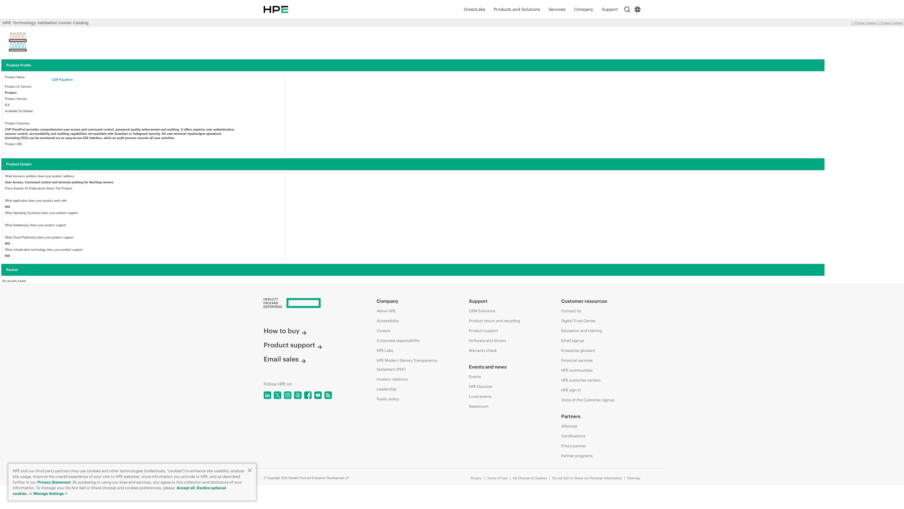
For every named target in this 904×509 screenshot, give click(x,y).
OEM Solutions (482, 310)
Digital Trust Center (578, 320)
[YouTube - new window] (318, 395)
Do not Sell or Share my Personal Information (587, 478)
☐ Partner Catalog (863, 23)
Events (475, 376)
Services (557, 9)
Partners (571, 416)
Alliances (569, 426)
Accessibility (388, 320)
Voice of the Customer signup (587, 400)
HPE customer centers (581, 380)
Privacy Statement (54, 482)
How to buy (281, 331)
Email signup (572, 340)
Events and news (488, 367)
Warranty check (483, 350)
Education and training (581, 330)
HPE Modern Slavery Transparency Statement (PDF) (407, 365)
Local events (480, 396)
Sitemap (633, 478)
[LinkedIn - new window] (267, 395)
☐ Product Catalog (890, 23)
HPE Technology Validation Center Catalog (46, 23)
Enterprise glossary (578, 350)
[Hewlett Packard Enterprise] (276, 9)
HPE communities (577, 370)
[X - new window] (277, 395)
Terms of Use (497, 478)
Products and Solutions (517, 9)
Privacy (476, 478)
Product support (289, 345)
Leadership (386, 389)
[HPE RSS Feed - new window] (328, 395)
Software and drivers (487, 340)
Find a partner (573, 445)
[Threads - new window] (298, 395)
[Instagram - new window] (287, 395)
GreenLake (474, 9)
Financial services (577, 360)
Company (583, 9)
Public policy (388, 399)
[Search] (627, 9)
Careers (384, 330)
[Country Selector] (637, 9)
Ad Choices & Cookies (530, 478)
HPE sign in (571, 390)
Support (610, 9)
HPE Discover (480, 386)
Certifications (573, 436)
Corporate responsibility (398, 340)
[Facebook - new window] (308, 395)
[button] (250, 470)
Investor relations (392, 379)
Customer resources (584, 301)
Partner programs (577, 455)
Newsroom (478, 406)
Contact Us (571, 310)
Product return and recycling (494, 320)
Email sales (281, 359)
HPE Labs (385, 350)
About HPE (386, 310)
